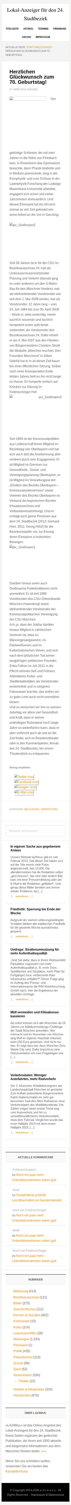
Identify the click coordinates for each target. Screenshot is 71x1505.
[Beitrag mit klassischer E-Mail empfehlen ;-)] (23, 792)
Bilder (17, 1303)
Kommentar (21, 1321)
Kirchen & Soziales (26, 1315)
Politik (17, 1351)
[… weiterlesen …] (22, 896)
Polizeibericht (23, 1357)
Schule (18, 1363)
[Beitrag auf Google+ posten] (26, 787)
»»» (43, 1451)
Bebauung (20, 1291)
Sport (17, 1369)
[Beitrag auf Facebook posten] (27, 782)
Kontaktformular (16, 1471)
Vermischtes (49, 809)
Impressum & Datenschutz (47, 1494)
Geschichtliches (24, 1309)
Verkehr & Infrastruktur (28, 1389)
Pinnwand (20, 1345)
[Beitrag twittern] (25, 777)
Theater (23, 1381)
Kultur (17, 1327)
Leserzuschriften (24, 1333)
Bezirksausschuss (26, 1297)
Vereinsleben (22, 1375)
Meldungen (31, 809)
